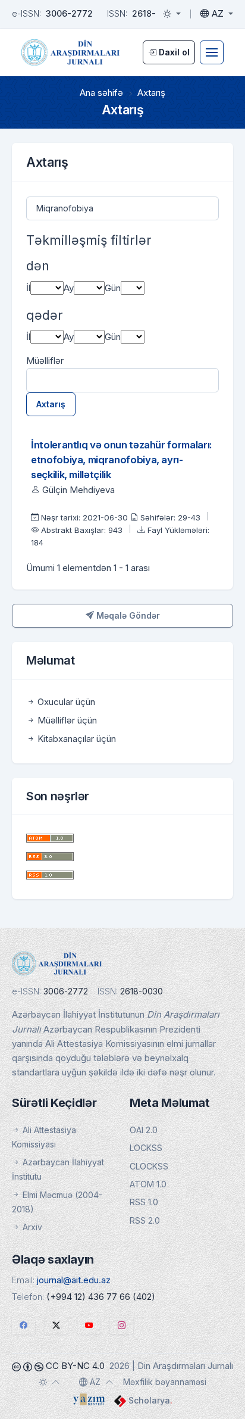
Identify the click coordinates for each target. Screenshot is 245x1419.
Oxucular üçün (65, 701)
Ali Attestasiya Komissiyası (44, 1137)
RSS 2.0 (145, 1220)
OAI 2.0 (144, 1130)
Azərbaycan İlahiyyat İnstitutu (58, 1169)
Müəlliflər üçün (66, 720)
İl (28, 288)
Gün (113, 288)
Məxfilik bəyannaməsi (164, 1382)
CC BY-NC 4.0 (74, 1365)
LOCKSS (146, 1148)
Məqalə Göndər (127, 615)
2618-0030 (154, 13)
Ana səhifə (101, 92)
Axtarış (50, 404)
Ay (69, 288)
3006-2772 (69, 13)
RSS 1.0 (144, 1202)
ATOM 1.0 (148, 1184)
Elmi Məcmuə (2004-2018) (57, 1202)
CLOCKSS (149, 1166)
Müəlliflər (45, 360)
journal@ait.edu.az (74, 1280)
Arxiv (31, 1227)
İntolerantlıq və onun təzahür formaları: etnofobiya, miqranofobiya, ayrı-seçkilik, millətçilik (121, 460)
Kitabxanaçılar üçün (75, 738)
